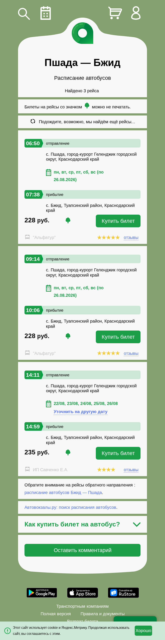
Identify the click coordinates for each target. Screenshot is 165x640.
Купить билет (118, 221)
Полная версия (56, 613)
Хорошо (143, 630)
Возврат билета (82, 621)
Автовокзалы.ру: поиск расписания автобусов (70, 507)
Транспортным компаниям (82, 606)
